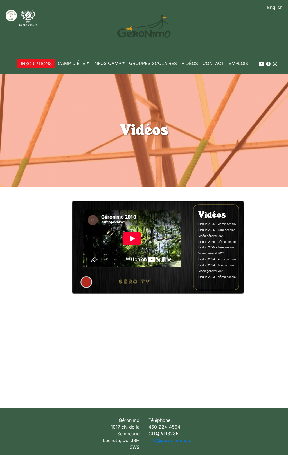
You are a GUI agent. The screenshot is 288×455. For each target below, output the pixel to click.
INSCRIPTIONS (36, 63)
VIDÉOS (189, 63)
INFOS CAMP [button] (107, 63)
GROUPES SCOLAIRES (153, 63)
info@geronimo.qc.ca (171, 440)
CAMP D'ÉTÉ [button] (71, 63)
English (274, 7)
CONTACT (213, 63)
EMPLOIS (238, 63)
